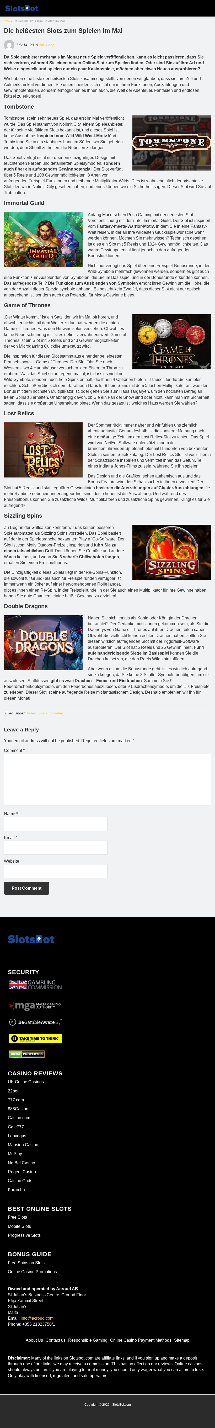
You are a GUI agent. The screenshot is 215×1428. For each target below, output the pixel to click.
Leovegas (17, 1136)
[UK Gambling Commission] (35, 980)
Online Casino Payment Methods (140, 1340)
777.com (16, 1100)
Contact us (56, 1340)
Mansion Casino (23, 1145)
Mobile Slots (19, 1226)
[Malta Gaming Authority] (35, 1004)
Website (11, 861)
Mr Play (15, 1153)
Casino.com (19, 1118)
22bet (13, 1091)
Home (5, 21)
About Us (34, 1340)
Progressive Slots (24, 1235)
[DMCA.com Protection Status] (27, 1054)
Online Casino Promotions (32, 1272)
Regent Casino (22, 1172)
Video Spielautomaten (45, 713)
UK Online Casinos (26, 1082)
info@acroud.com (37, 1318)
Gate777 (16, 1127)
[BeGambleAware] (35, 1022)
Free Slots (17, 1217)
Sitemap (182, 1340)
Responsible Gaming (88, 1340)
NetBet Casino (21, 1163)
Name (11, 813)
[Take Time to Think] (35, 1038)
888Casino (18, 1109)
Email (10, 837)
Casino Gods (20, 1181)
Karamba (16, 1189)
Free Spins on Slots (26, 1263)
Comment (14, 750)
